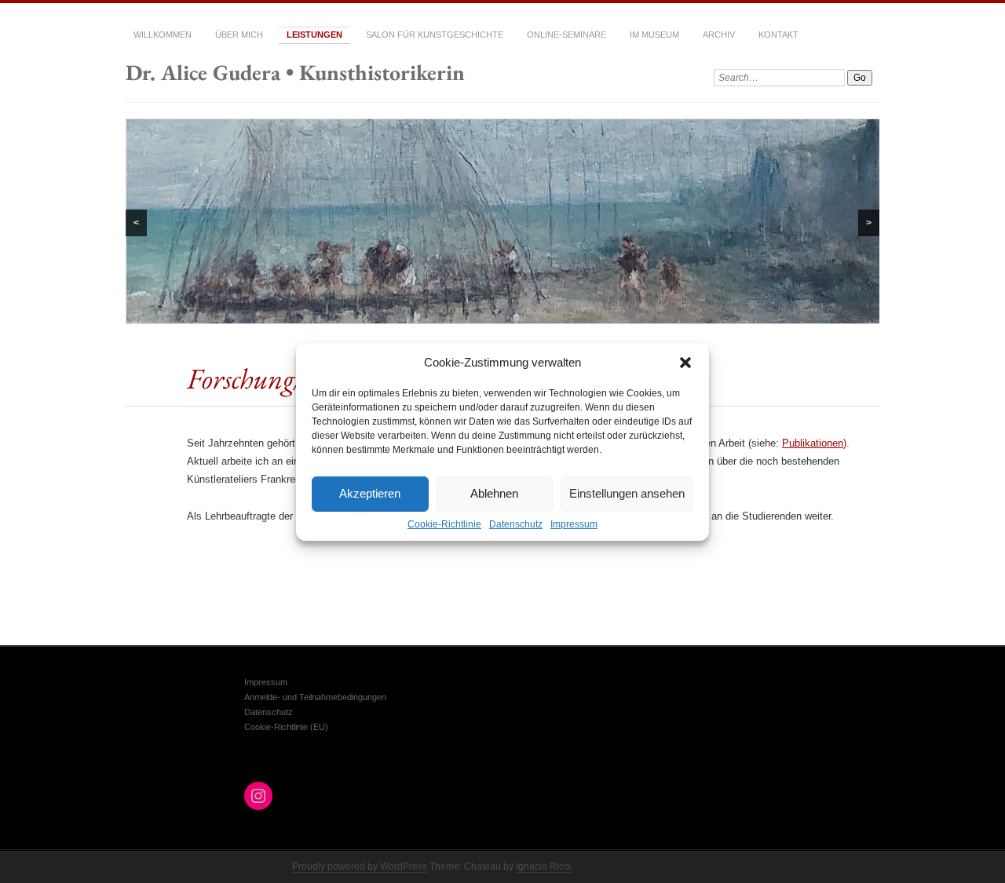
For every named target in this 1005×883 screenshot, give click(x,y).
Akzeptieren (369, 493)
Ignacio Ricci (543, 866)
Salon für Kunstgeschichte (434, 34)
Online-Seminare (566, 34)
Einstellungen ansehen (627, 493)
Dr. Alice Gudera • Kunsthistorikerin (295, 72)
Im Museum (654, 34)
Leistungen (314, 34)
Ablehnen (494, 493)
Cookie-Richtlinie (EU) (286, 727)
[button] (685, 362)
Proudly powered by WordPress (359, 866)
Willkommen (162, 34)
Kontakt (778, 34)
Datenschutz (516, 523)
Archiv (719, 34)
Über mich (239, 34)
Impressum (574, 523)
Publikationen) (814, 443)
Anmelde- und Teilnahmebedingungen (315, 697)
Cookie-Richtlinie (444, 523)
